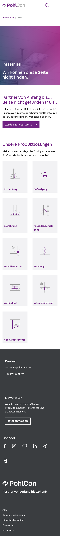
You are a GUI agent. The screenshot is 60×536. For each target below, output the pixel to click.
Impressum (8, 530)
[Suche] (47, 5)
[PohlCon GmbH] (5, 446)
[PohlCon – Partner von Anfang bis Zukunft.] (14, 5)
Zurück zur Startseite (18, 124)
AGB (5, 510)
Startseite (8, 17)
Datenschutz (9, 525)
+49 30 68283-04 (14, 374)
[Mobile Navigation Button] (54, 5)
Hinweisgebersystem (13, 520)
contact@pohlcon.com (18, 367)
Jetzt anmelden (18, 421)
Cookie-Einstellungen (14, 515)
